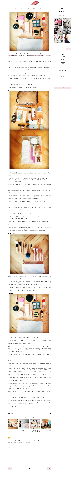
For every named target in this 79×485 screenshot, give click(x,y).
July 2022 (63, 56)
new (10, 468)
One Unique (15, 445)
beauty (11, 413)
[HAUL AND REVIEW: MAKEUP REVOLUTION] (58, 25)
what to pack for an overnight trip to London (35, 55)
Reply (9, 447)
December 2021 (62, 63)
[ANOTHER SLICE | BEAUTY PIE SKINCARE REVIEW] (67, 25)
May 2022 (63, 59)
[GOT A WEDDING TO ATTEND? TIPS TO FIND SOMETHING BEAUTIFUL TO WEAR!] (67, 42)
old (49, 468)
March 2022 (62, 62)
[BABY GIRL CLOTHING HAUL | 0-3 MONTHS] (58, 42)
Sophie (12, 437)
